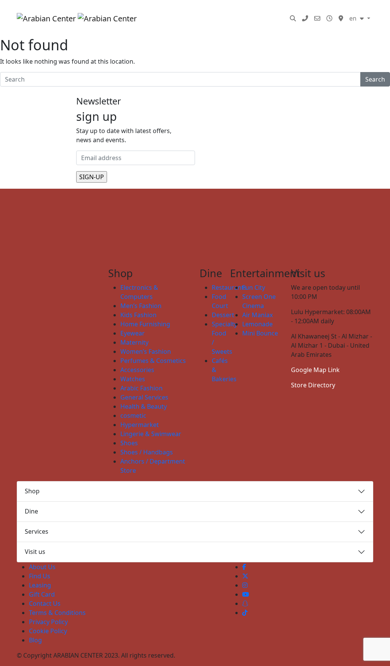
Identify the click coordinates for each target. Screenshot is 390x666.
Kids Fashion (138, 315)
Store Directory (313, 385)
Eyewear (132, 333)
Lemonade (257, 324)
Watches (132, 379)
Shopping (148, 10)
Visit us (35, 551)
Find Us (39, 576)
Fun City (253, 287)
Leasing (40, 585)
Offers (144, 26)
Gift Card (42, 594)
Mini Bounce (260, 333)
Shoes (129, 443)
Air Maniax (257, 315)
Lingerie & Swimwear (150, 434)
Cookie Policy (48, 631)
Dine (31, 511)
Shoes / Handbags (146, 452)
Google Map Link (315, 370)
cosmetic (133, 415)
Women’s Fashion (145, 351)
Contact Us (45, 603)
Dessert (223, 315)
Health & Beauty (143, 406)
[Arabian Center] (71, 18)
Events (270, 10)
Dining (189, 10)
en (353, 18)
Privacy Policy (48, 622)
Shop (32, 491)
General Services (144, 397)
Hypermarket (139, 424)
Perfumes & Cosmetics (153, 360)
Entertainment (229, 10)
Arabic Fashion (141, 388)
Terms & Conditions (57, 612)
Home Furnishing (145, 324)
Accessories (137, 370)
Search (375, 79)
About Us (42, 567)
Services (174, 26)
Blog (202, 26)
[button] (293, 18)
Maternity (134, 342)
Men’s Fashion (140, 306)
